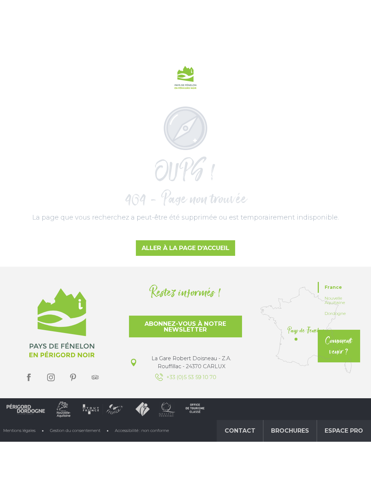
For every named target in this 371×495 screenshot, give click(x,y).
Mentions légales (19, 430)
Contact (240, 430)
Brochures (290, 430)
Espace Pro (344, 430)
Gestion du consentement (75, 430)
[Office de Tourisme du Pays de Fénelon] (185, 79)
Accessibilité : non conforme (142, 430)
